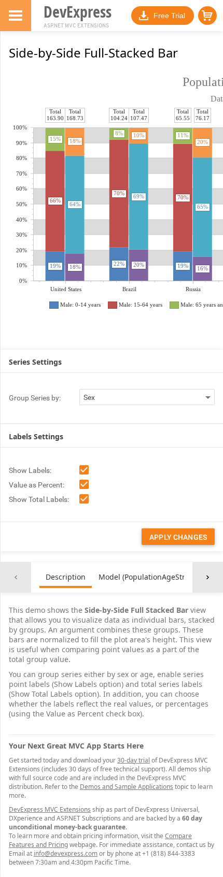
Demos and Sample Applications (126, 786)
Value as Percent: (36, 485)
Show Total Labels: (39, 499)
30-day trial (133, 760)
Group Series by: (35, 398)
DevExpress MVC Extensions (50, 809)
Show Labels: (30, 470)
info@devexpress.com (65, 853)
